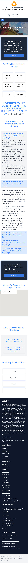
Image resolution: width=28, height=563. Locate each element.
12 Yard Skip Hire (6, 487)
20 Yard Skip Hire (6, 493)
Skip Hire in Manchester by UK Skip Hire (11, 501)
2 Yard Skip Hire (5, 474)
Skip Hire (4, 448)
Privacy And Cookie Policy (8, 523)
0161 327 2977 (16, 113)
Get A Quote (14, 55)
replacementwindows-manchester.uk (11, 549)
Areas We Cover (5, 515)
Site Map (4, 528)
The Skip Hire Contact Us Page (9, 498)
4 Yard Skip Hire (5, 477)
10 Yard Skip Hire (6, 485)
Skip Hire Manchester (14, 7)
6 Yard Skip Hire (5, 480)
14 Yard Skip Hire (6, 490)
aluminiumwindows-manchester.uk (10, 541)
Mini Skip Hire (5, 456)
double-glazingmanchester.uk (9, 543)
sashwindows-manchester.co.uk (9, 535)
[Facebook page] (1, 560)
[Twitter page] (7, 560)
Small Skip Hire (5, 459)
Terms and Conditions (7, 525)
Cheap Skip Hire (5, 451)
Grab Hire (4, 464)
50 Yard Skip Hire (6, 495)
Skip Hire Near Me (6, 461)
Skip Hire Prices (5, 472)
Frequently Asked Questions (8, 518)
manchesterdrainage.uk (7, 538)
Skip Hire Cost (5, 469)
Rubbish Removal (6, 467)
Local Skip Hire (5, 453)
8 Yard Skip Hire (5, 482)
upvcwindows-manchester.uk (9, 546)
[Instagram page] (4, 560)
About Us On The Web (7, 520)
